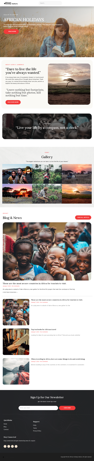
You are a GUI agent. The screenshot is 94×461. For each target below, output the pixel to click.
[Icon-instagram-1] (16, 446)
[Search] (59, 3)
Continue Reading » (10, 292)
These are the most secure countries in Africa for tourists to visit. (34, 283)
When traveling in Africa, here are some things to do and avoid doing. (58, 359)
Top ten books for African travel (43, 329)
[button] (24, 3)
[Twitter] (8, 446)
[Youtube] (12, 446)
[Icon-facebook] (5, 446)
